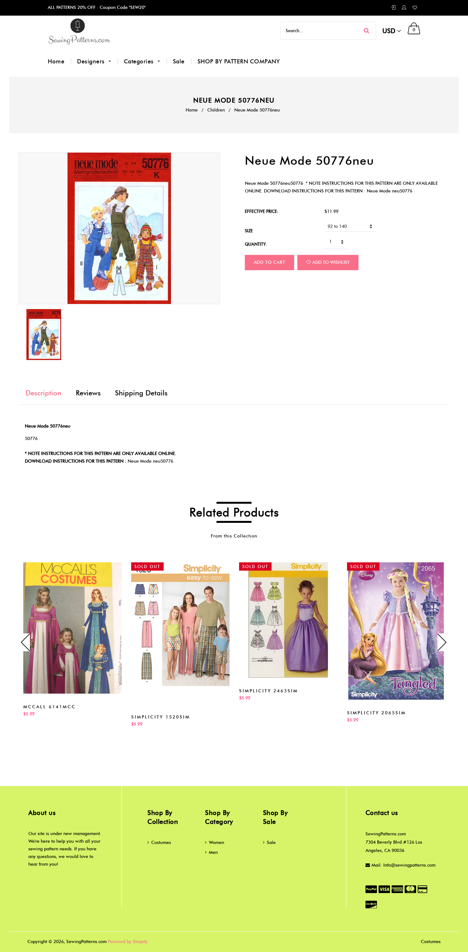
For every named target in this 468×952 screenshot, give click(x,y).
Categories (140, 61)
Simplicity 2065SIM (376, 713)
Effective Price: (261, 211)
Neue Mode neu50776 (150, 461)
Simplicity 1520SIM (160, 717)
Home (56, 61)
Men (213, 852)
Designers (91, 61)
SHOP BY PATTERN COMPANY (238, 61)
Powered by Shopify (128, 941)
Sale (179, 61)
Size (249, 230)
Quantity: (256, 244)
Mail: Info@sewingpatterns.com (404, 865)
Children (216, 110)
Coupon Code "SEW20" (121, 7)
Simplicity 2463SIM (268, 691)
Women (216, 842)
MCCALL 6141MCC (49, 707)
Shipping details (141, 393)
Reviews (88, 393)
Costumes (161, 842)
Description (43, 393)
